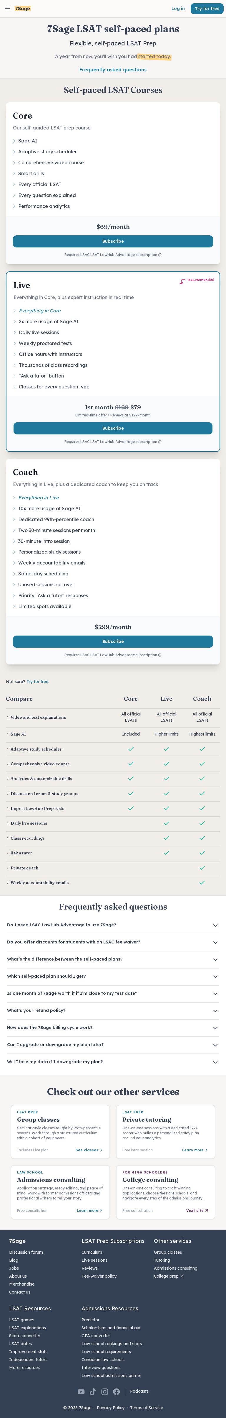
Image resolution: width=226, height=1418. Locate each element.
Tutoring (162, 1260)
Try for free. (37, 681)
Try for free (207, 8)
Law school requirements (106, 1351)
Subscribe (113, 241)
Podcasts (139, 1391)
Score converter (24, 1335)
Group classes (168, 1252)
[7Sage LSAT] (23, 9)
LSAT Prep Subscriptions (113, 1241)
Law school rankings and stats (112, 1343)
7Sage (17, 1241)
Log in (178, 8)
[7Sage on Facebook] (116, 1391)
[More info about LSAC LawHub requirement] (160, 255)
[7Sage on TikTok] (93, 1391)
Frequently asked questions (113, 70)
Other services (172, 1241)
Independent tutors (28, 1359)
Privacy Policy (110, 1407)
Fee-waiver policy (99, 1276)
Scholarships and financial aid (111, 1327)
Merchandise (21, 1284)
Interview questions (101, 1367)
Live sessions (94, 1260)
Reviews (90, 1268)
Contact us (19, 1292)
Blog (13, 1260)
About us (18, 1276)
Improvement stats (28, 1351)
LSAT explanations (27, 1327)
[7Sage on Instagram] (104, 1391)
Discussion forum (26, 1252)
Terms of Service (146, 1407)
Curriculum (92, 1252)
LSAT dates (20, 1343)
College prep (166, 1276)
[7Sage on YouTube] (81, 1391)
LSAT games (21, 1319)
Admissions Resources (110, 1308)
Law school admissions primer (111, 1375)
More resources (24, 1367)
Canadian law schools (103, 1359)
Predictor (90, 1319)
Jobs (14, 1268)
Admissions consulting (175, 1268)
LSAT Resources (30, 1308)
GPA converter (96, 1335)
